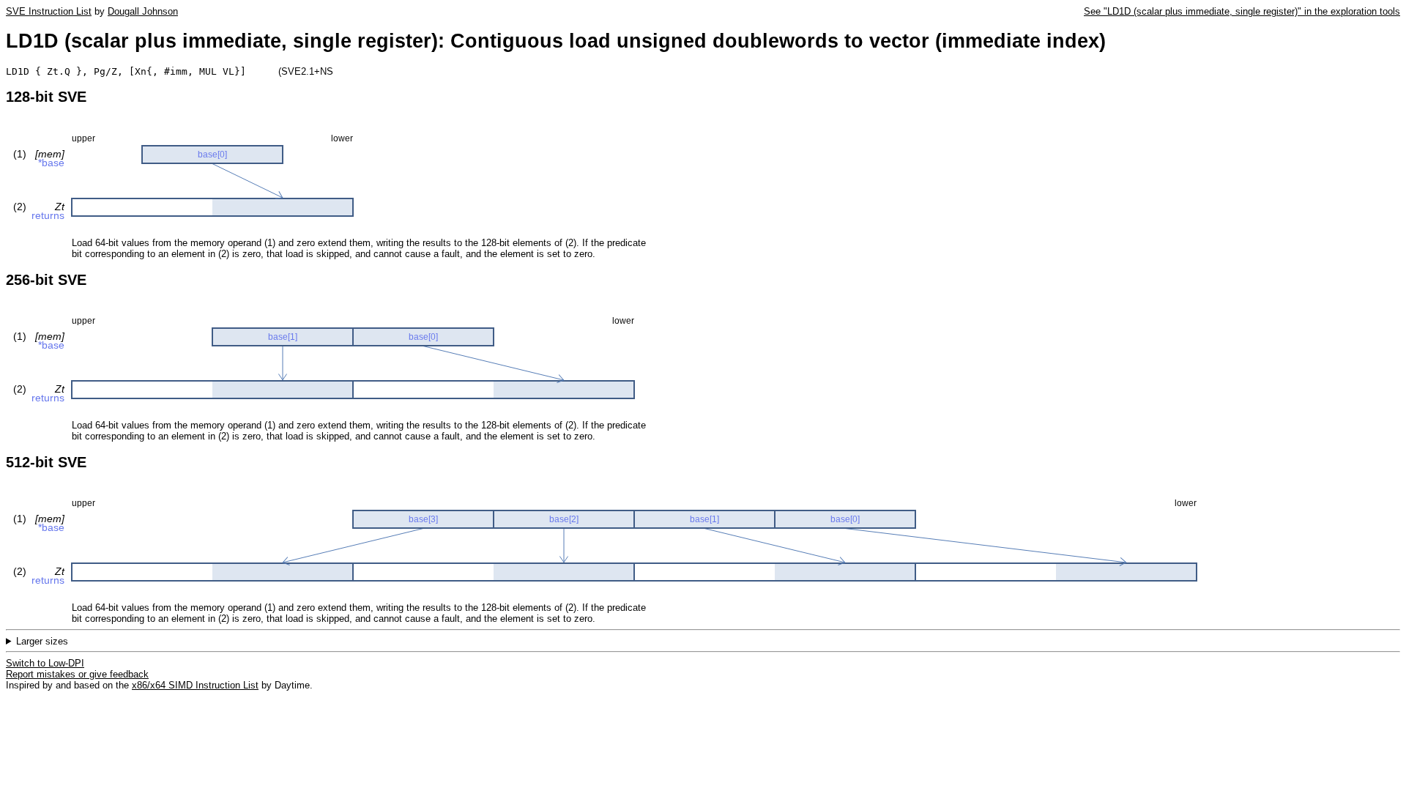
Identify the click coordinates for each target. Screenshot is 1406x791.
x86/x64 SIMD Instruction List (195, 685)
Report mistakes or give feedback (77, 674)
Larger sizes (42, 641)
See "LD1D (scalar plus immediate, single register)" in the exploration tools (1242, 11)
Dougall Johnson (143, 11)
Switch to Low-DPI (45, 663)
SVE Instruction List (49, 11)
